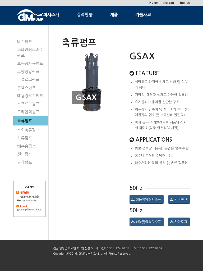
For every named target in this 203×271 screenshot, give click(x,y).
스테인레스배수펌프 (30, 52)
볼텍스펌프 (26, 88)
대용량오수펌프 (30, 96)
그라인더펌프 (28, 112)
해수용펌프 (26, 146)
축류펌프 (24, 121)
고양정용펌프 (28, 72)
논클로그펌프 (28, 80)
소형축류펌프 (28, 130)
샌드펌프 (24, 154)
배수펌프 (24, 42)
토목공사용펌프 (30, 63)
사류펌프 (24, 138)
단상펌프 (24, 162)
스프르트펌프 (28, 104)
